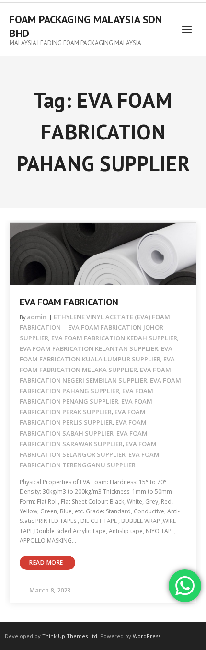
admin (36, 317)
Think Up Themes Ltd (69, 635)
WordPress (146, 635)
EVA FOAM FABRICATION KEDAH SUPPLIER (114, 338)
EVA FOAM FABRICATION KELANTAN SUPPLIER (89, 348)
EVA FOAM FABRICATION (69, 302)
